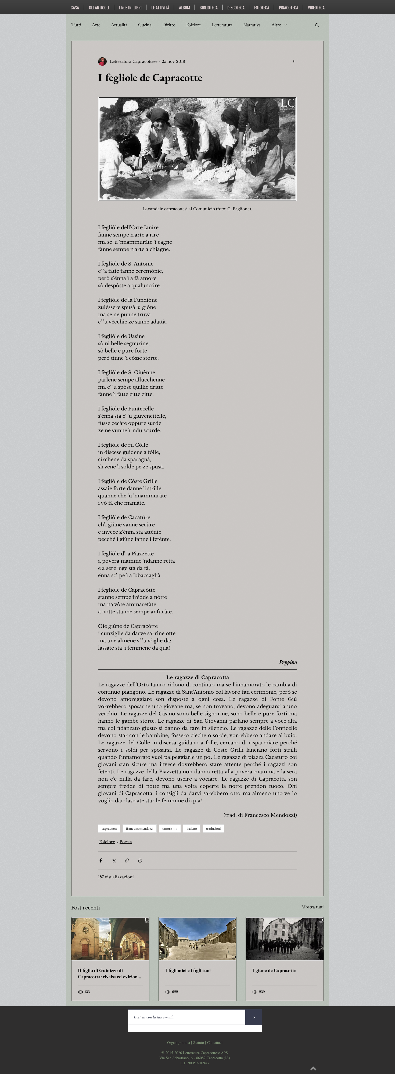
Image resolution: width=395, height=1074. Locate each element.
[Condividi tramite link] (127, 860)
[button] (316, 25)
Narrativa (252, 25)
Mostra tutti (312, 907)
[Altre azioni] (293, 61)
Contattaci (214, 1042)
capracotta (109, 828)
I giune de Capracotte (274, 970)
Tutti (76, 25)
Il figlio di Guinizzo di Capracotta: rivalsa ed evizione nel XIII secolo (109, 973)
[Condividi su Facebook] (100, 860)
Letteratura (221, 25)
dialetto (191, 828)
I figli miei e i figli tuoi (188, 970)
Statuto (198, 1042)
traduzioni (213, 828)
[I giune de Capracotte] (285, 939)
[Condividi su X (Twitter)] (113, 860)
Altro (276, 25)
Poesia (126, 841)
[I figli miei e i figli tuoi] (197, 939)
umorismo (169, 828)
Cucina (145, 25)
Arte (96, 25)
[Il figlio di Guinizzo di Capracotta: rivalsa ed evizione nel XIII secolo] (110, 939)
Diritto (168, 25)
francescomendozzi (139, 828)
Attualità (119, 25)
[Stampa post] (140, 860)
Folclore (193, 25)
